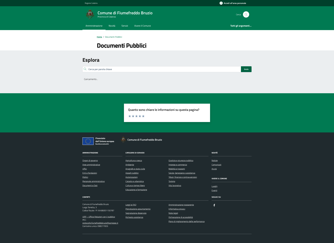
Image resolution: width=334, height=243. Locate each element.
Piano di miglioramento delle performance (187, 221)
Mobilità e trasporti (177, 168)
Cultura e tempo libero (135, 185)
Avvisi (214, 168)
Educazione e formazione (136, 189)
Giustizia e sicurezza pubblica (181, 160)
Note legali (173, 213)
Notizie (215, 160)
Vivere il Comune (142, 25)
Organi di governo (90, 160)
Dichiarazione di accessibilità (181, 217)
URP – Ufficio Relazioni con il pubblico (98, 216)
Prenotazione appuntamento (138, 208)
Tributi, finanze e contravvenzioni (183, 177)
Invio (246, 69)
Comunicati (216, 164)
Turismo (172, 181)
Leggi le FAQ (131, 204)
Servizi (124, 25)
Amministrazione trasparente (181, 204)
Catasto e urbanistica (135, 181)
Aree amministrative (91, 164)
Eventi (214, 190)
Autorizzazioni (132, 177)
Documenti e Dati (89, 185)
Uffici (84, 168)
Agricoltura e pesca (134, 160)
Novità (112, 25)
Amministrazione (94, 25)
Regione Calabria (91, 3)
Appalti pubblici (132, 173)
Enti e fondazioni (89, 173)
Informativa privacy (177, 208)
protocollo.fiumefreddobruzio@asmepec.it (100, 223)
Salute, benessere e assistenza (182, 173)
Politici (85, 177)
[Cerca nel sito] (246, 14)
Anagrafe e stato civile (135, 168)
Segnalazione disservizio (136, 213)
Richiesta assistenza (134, 217)
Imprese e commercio (178, 164)
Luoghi (214, 186)
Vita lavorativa (175, 185)
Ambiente (130, 164)
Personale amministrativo (93, 181)
